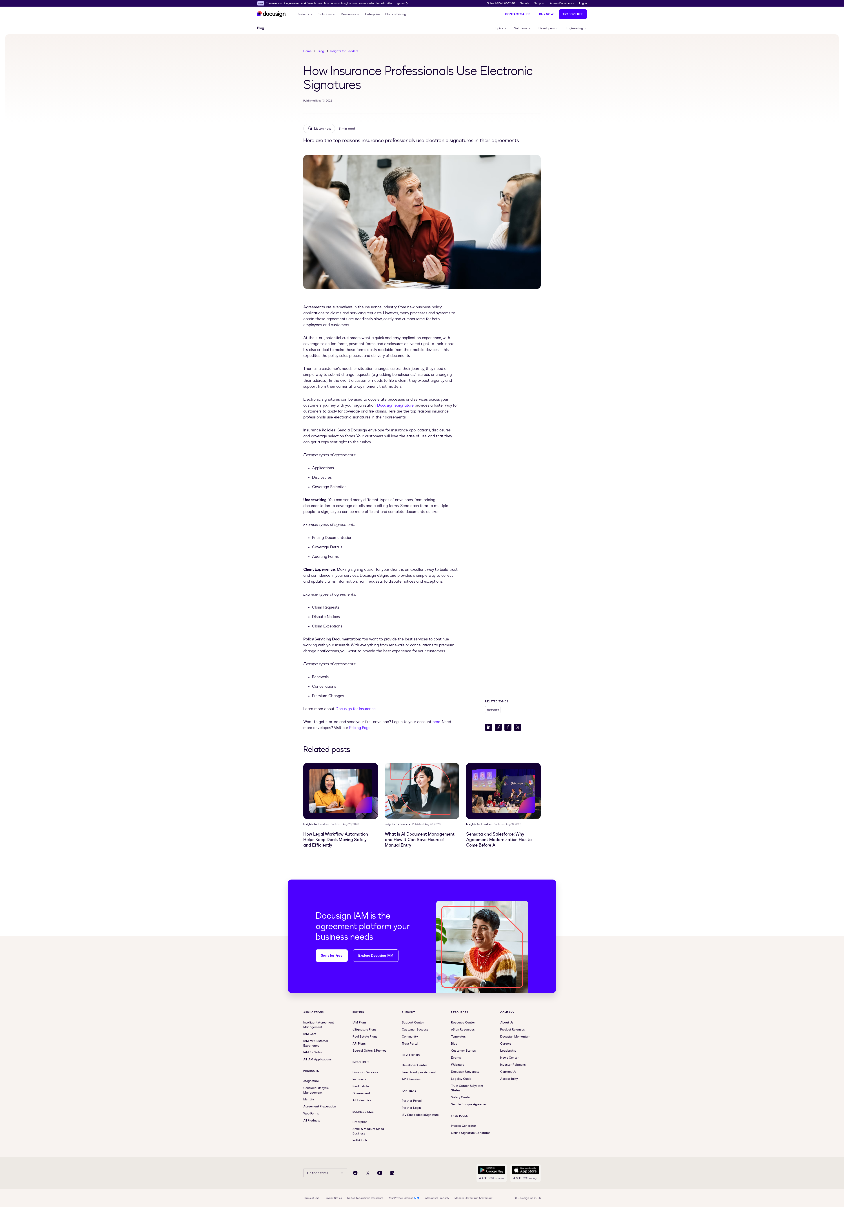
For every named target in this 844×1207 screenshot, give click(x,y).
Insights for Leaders (344, 51)
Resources (348, 14)
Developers (546, 28)
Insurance (493, 709)
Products (303, 14)
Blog (321, 51)
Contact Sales (518, 14)
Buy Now (546, 14)
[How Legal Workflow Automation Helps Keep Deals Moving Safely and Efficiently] (340, 791)
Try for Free (572, 14)
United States (317, 1173)
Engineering (574, 28)
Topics (498, 28)
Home (307, 51)
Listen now (322, 128)
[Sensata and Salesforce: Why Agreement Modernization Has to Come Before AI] (503, 791)
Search (524, 3)
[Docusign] (271, 14)
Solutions (325, 14)
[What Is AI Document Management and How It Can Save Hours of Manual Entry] (422, 791)
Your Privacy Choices (400, 1198)
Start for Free (331, 955)
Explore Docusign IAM (375, 955)
